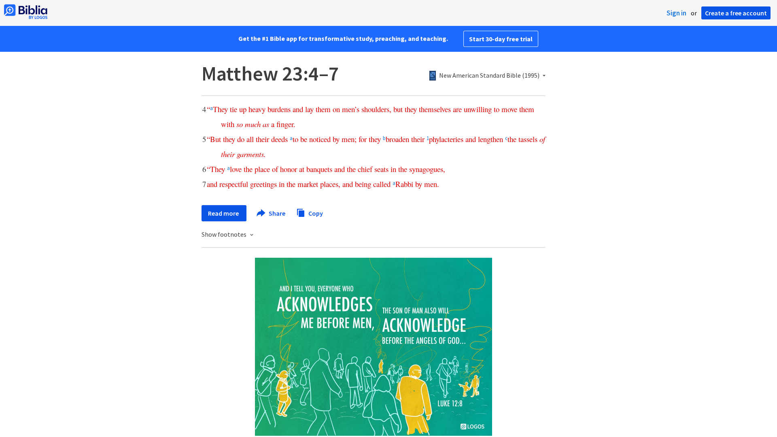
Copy (315, 212)
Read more (224, 213)
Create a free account (736, 13)
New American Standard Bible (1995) (489, 75)
